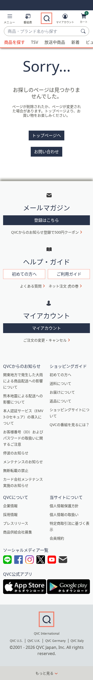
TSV (34, 42)
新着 (75, 42)
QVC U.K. (33, 641)
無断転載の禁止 (15, 470)
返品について (60, 400)
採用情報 (10, 514)
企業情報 (10, 505)
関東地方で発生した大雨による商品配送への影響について (23, 380)
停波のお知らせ (15, 452)
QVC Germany (55, 641)
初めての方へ (60, 374)
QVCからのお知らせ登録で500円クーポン (45, 232)
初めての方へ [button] (24, 274)
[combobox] (41, 31)
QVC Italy (77, 641)
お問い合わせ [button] (46, 152)
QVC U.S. (16, 641)
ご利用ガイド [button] (69, 274)
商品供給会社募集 (17, 532)
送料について (60, 383)
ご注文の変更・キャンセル (45, 340)
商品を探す (14, 42)
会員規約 (57, 538)
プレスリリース (15, 523)
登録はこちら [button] (46, 220)
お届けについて (62, 392)
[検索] (84, 31)
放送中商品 (54, 42)
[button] (9, 19)
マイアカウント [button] (46, 328)
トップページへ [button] (46, 135)
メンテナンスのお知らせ (23, 461)
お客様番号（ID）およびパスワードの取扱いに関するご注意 (23, 438)
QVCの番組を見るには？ (69, 424)
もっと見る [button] (44, 673)
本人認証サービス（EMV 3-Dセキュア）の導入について (23, 417)
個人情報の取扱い (64, 514)
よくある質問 (31, 286)
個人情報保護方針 (64, 505)
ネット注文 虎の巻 (64, 286)
